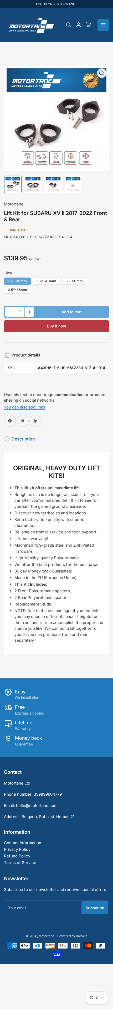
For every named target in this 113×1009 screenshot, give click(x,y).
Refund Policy (17, 855)
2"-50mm (74, 281)
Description (23, 439)
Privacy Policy (17, 849)
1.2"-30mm (17, 281)
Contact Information (22, 842)
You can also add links (24, 407)
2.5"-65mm (17, 290)
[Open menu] (103, 25)
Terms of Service (20, 862)
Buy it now (56, 326)
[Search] (68, 25)
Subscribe (95, 907)
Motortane (13, 204)
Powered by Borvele (72, 936)
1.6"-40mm (46, 281)
